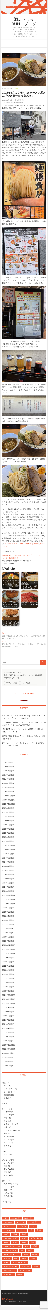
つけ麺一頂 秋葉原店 (10, 558)
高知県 (19, 1274)
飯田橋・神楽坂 (25, 1270)
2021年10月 (7, 1003)
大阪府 (6, 1242)
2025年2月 (6, 837)
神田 (15, 1258)
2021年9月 (6, 1007)
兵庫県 (6, 1234)
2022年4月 (6, 978)
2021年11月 (7, 999)
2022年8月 (6, 962)
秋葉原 (19, 100)
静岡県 (36, 1266)
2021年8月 (6, 1012)
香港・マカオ (8, 1274)
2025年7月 (6, 816)
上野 (30, 1230)
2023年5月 (6, 924)
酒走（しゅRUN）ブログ (24, 21)
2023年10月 (7, 904)
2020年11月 (7, 1049)
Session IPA (28, 1218)
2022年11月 (7, 949)
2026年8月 (6, 762)
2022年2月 (6, 987)
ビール (6, 1154)
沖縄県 (30, 1250)
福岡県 (24, 1258)
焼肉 (5, 1127)
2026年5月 (6, 775)
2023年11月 (7, 899)
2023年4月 (6, 928)
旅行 (4, 1181)
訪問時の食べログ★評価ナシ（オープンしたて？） (22, 555)
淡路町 (25, 1254)
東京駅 (34, 1246)
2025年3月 (6, 833)
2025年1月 (6, 841)
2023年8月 (6, 912)
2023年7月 (6, 916)
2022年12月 (7, 945)
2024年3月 (6, 883)
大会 (5, 1166)
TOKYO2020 (8, 1222)
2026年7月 (6, 766)
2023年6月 (6, 920)
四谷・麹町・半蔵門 (10, 1238)
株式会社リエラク (8, 1299)
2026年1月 (6, 791)
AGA (5, 1218)
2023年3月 (6, 933)
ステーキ (7, 1115)
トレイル (7, 1175)
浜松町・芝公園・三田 (11, 1254)
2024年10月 (7, 854)
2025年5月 (6, 825)
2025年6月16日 (7, 100)
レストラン (16, 88)
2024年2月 (6, 887)
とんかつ (7, 1136)
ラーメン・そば (7, 88)
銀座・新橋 (25, 1266)
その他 (6, 1146)
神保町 (34, 1254)
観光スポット (9, 1184)
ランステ (7, 1163)
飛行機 (6, 1196)
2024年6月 (6, 870)
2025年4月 (6, 829)
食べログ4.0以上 (9, 1270)
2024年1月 (6, 891)
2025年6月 (6, 821)
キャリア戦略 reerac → (29, 683)
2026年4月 (6, 779)
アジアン (7, 1140)
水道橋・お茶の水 (10, 1250)
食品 (5, 1085)
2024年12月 (7, 845)
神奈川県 (7, 1258)
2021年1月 (6, 1041)
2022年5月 (6, 974)
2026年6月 (6, 771)
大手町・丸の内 (36, 1238)
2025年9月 (6, 808)
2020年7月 (6, 1066)
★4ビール (20, 1222)
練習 (5, 1172)
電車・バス (8, 1190)
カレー (6, 1143)
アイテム (7, 1169)
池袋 (21, 1250)
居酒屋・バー (9, 1124)
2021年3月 (6, 1032)
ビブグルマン (8, 1230)
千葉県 (24, 1234)
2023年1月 (6, 941)
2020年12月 (7, 1045)
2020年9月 (6, 1057)
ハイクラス (22, 1226)
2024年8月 (6, 862)
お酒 (4, 1151)
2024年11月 (7, 849)
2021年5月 (6, 1024)
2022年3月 (6, 982)
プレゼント (8, 1092)
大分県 (24, 1238)
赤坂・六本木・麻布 (10, 1266)
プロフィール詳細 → (12, 683)
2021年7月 (6, 1016)
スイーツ (7, 1112)
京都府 (39, 1230)
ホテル (6, 1193)
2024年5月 (6, 874)
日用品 (6, 1098)
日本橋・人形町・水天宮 (12, 1246)
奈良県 (15, 1242)
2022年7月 (6, 966)
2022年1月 (6, 991)
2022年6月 (6, 970)
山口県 (24, 1242)
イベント (7, 1187)
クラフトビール (9, 1226)
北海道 (15, 1234)
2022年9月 (6, 958)
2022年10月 (7, 953)
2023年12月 (7, 895)
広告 (32, 1242)
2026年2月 (6, 787)
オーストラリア (33, 1222)
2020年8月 (6, 1061)
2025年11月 (7, 800)
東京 (23, 100)
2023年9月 (6, 908)
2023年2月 (6, 937)
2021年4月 (6, 1028)
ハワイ (33, 1226)
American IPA (15, 1218)
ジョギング (6, 1160)
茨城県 (6, 1262)
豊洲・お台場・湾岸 (19, 1262)
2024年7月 (6, 866)
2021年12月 (7, 995)
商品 (4, 1083)
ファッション (9, 1089)
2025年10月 (7, 804)
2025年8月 (6, 812)
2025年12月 (7, 796)
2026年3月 (6, 783)
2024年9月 (6, 858)
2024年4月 (6, 879)
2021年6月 (6, 1020)
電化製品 (7, 1095)
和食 (5, 1133)
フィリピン (21, 1230)
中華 (5, 1121)
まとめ (4, 1103)
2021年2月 (6, 1036)
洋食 (5, 1118)
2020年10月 (7, 1053)
